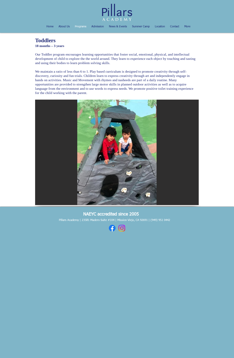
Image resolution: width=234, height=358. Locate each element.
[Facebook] (112, 228)
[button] (117, 152)
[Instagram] (121, 228)
